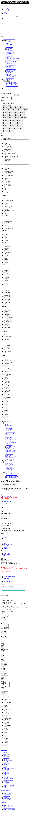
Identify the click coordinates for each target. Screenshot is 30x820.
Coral (6, 403)
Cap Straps (7, 359)
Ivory (6, 404)
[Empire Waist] (4, 677)
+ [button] (4, 423)
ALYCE (8, 424)
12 (26, 109)
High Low (7, 204)
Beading (7, 248)
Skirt (6, 187)
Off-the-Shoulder (9, 317)
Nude (6, 405)
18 (16, 112)
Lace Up (7, 222)
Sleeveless (7, 352)
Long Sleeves (8, 348)
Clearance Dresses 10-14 (12, 476)
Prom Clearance (10, 468)
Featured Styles (9, 469)
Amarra (8, 426)
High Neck (7, 313)
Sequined (7, 280)
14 (5, 112)
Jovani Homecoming (11, 442)
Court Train (7, 295)
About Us (5, 543)
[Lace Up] (4, 640)
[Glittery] (2, 644)
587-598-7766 (7, 501)
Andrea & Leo (9, 428)
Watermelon (8, 397)
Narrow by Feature (7, 138)
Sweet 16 (7, 162)
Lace (6, 258)
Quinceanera (8, 159)
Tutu (6, 191)
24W (6, 123)
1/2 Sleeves (7, 345)
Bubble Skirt (8, 199)
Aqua (6, 378)
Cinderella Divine (10, 432)
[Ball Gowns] (4, 625)
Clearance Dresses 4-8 (11, 475)
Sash (6, 261)
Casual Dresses (8, 146)
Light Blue (7, 381)
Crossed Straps (8, 221)
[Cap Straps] (4, 688)
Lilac (6, 388)
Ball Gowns (7, 168)
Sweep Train (8, 301)
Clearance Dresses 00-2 (11, 473)
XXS (19, 125)
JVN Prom (8, 443)
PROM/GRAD (7, 578)
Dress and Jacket (9, 171)
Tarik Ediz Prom (10, 459)
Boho (6, 169)
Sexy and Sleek (8, 182)
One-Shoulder (8, 318)
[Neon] (2, 646)
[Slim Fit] (4, 679)
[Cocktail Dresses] (6, 622)
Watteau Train (8, 303)
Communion (8, 149)
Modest (6, 178)
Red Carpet (7, 160)
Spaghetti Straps (8, 362)
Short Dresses (8, 185)
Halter (6, 311)
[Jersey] (3, 660)
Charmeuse (7, 268)
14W (17, 117)
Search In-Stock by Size (8, 103)
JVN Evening (9, 445)
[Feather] (3, 659)
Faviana (8, 436)
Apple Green (8, 374)
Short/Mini (7, 299)
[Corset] (5, 635)
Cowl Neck (7, 310)
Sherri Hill (8, 455)
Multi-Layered (8, 206)
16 (11, 112)
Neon (6, 237)
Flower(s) (7, 255)
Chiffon (7, 270)
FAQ (4, 538)
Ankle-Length (8, 290)
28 (22, 115)
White (6, 414)
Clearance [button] (5, 471)
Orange (6, 401)
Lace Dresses (8, 172)
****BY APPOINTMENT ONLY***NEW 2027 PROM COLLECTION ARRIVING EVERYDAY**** (15, 2)
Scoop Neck (8, 323)
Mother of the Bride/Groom (11, 156)
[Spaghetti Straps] (4, 691)
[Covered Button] (4, 637)
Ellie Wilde (9, 434)
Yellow (6, 371)
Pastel (6, 240)
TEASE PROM (10, 458)
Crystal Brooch (8, 251)
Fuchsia (7, 395)
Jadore (7, 438)
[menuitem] (16, 8)
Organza (7, 277)
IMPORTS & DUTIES (8, 581)
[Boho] (4, 626)
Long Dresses (8, 177)
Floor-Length (8, 296)
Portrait (6, 320)
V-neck (6, 328)
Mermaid (7, 338)
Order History (6, 554)
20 (22, 112)
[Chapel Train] (4, 665)
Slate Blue (7, 382)
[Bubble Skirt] (5, 631)
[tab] (16, 440)
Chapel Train (8, 293)
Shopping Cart (6, 10)
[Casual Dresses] (6, 621)
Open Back (7, 207)
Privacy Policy (6, 545)
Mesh (6, 276)
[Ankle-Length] (4, 663)
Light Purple (8, 390)
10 (20, 109)
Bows (6, 249)
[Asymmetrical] (4, 664)
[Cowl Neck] (4, 669)
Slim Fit (7, 339)
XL (5, 131)
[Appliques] (4, 650)
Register (5, 12)
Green (6, 375)
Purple (6, 387)
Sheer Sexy (7, 184)
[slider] (26, 591)
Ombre (6, 239)
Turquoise (7, 380)
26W (13, 123)
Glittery (6, 234)
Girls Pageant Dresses (10, 153)
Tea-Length (7, 302)
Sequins (7, 262)
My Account (6, 9)
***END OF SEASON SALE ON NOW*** (11, 496)
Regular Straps (8, 360)
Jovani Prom (9, 441)
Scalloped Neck (8, 321)
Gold (6, 407)
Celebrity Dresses (9, 200)
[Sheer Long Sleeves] (5, 686)
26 (16, 115)
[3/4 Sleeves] (5, 683)
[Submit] (17, 16)
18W (6, 120)
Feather (6, 253)
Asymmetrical (8, 292)
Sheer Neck (7, 324)
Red (6, 400)
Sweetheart (7, 327)
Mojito (6, 372)
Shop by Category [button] (7, 460)
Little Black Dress (9, 174)
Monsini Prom (9, 452)
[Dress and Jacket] (4, 627)
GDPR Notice (6, 547)
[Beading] (4, 651)
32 (11, 117)
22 (5, 115)
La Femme (8, 447)
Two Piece (7, 192)
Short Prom (9, 467)
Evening (7, 150)
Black (6, 410)
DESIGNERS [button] (6, 421)
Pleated (6, 209)
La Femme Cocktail (11, 450)
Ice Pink (7, 391)
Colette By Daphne (10, 433)
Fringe (6, 256)
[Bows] (4, 653)
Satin (6, 278)
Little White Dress (9, 175)
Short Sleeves (8, 351)
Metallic (7, 236)
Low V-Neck (8, 315)
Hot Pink (7, 394)
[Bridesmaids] (6, 619)
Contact (5, 535)
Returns (5, 537)
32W (13, 125)
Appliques (7, 246)
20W (13, 120)
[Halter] (4, 671)
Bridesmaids (8, 144)
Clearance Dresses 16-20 (12, 477)
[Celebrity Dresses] (5, 632)
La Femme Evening (11, 451)
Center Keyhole (8, 202)
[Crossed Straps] (4, 639)
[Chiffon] (3, 658)
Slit (5, 213)
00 (12, 107)
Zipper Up (7, 227)
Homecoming (8, 154)
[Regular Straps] (4, 690)
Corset (6, 203)
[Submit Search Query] (17, 584)
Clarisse (8, 430)
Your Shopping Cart (11, 481)
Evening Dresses (10, 463)
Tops (6, 189)
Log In (5, 13)
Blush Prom (9, 429)
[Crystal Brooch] (4, 654)
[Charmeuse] (3, 657)
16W (24, 117)
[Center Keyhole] (5, 633)
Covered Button (8, 219)
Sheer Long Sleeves (9, 350)
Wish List (5, 8)
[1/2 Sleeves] (5, 682)
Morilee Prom (9, 454)
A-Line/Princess (8, 335)
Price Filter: (5, 97)
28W (19, 123)
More (1, 816)
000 (6, 107)
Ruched (7, 212)
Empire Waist (8, 336)
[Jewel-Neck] (4, 673)
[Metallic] (2, 645)
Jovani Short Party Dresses (12, 439)
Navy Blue (7, 385)
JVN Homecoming (10, 446)
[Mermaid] (4, 678)
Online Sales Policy (8, 544)
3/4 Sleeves (7, 347)
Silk (6, 281)
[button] (9, 39)
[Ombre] (2, 647)
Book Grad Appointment (9, 576)
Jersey (6, 273)
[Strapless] (4, 692)
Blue (6, 384)
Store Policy (6, 548)
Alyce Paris (9, 425)
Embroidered (8, 252)
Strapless (7, 326)
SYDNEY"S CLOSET (11, 456)
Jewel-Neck (7, 314)
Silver (6, 413)
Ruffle (6, 259)
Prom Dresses (8, 157)
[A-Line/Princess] (4, 676)
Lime (6, 377)
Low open (7, 224)
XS (5, 128)
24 (11, 115)
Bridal (6, 143)
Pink (6, 393)
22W (19, 120)
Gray (6, 411)
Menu (2, 36)
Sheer (6, 225)
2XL (11, 131)
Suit (6, 188)
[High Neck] (4, 672)
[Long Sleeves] (5, 685)
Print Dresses (8, 181)
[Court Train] (4, 667)
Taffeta (6, 283)
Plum (6, 398)
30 (5, 117)
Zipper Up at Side (9, 228)
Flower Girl (7, 152)
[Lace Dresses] (4, 628)
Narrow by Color (7, 368)
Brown (6, 408)
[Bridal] (6, 618)
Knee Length (8, 298)
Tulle (6, 284)
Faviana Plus (9, 437)
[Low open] (4, 641)
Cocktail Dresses (9, 147)
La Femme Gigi (10, 448)
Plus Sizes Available (9, 210)
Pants (6, 179)
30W (6, 125)
